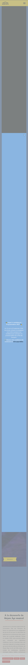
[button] (24, 135)
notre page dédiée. (18, 342)
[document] (14, 332)
